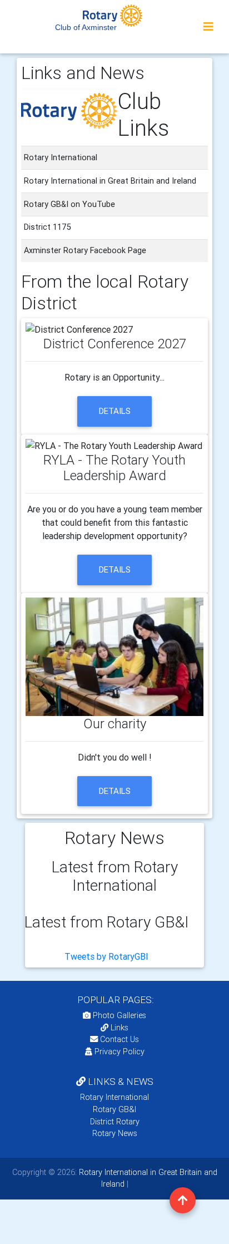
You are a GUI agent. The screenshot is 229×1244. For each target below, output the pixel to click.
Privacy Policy (119, 1051)
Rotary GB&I (114, 1109)
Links (119, 1028)
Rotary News (114, 1133)
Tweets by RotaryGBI (106, 956)
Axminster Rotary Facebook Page (85, 250)
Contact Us (118, 1039)
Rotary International (114, 1097)
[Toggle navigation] (208, 26)
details (115, 411)
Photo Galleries (118, 1015)
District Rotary (115, 1122)
